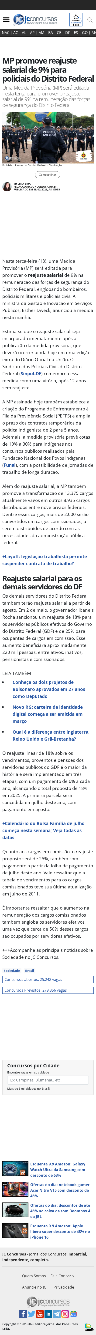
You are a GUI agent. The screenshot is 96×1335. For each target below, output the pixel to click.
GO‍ (85, 32)
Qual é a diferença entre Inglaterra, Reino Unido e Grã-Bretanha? (51, 735)
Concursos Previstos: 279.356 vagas (35, 990)
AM (41, 32)
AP (32, 32)
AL (24, 32)
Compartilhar (47, 175)
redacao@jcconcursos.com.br (35, 186)
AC (15, 32)
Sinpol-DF (31, 373)
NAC (5, 32)
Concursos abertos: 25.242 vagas (33, 979)
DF (67, 32)
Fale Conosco (62, 1275)
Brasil (29, 970)
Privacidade (64, 1287)
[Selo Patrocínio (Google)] (76, 19)
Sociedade (12, 970)
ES (76, 32)
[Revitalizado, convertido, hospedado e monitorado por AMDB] (89, 1327)
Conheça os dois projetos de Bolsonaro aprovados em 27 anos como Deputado (49, 689)
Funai (10, 465)
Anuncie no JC (34, 1287)
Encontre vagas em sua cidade (28, 1072)
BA (50, 32)
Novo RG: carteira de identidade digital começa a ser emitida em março (48, 714)
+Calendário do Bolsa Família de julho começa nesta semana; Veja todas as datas (43, 830)
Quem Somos (34, 1275)
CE (59, 32)
